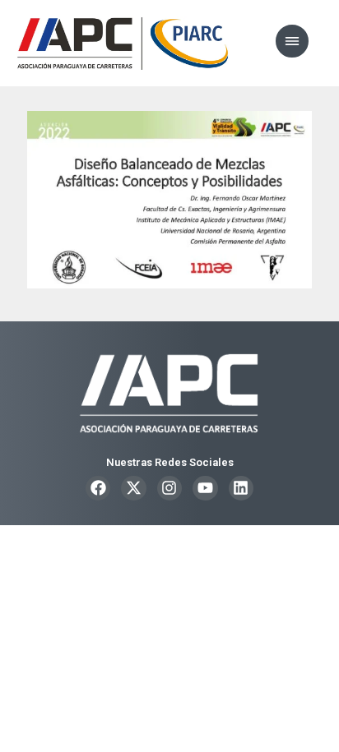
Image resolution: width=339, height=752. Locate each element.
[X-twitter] (133, 488)
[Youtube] (205, 488)
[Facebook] (98, 488)
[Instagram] (169, 488)
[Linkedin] (241, 488)
